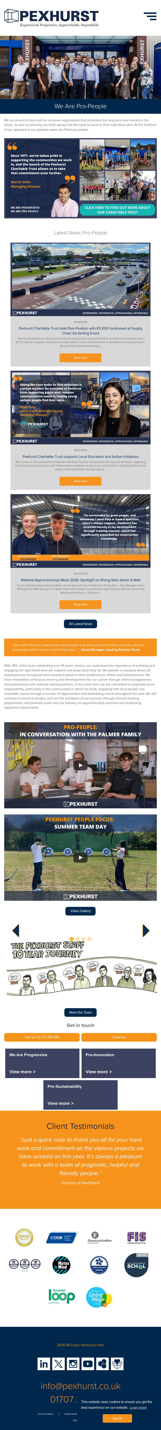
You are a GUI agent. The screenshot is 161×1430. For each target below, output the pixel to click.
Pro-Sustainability (65, 1086)
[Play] (80, 765)
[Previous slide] (16, 930)
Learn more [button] (138, 1407)
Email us (119, 1037)
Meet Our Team (80, 1012)
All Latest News (80, 624)
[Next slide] (144, 930)
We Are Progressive (28, 1055)
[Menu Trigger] (146, 14)
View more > (22, 1072)
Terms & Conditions (45, 1414)
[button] (72, 939)
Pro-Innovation (100, 1055)
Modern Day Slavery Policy (75, 1414)
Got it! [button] (117, 1418)
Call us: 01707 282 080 (42, 1037)
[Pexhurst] (51, 18)
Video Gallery (80, 911)
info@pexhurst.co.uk (81, 1386)
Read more (80, 357)
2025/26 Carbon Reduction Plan (80, 1345)
